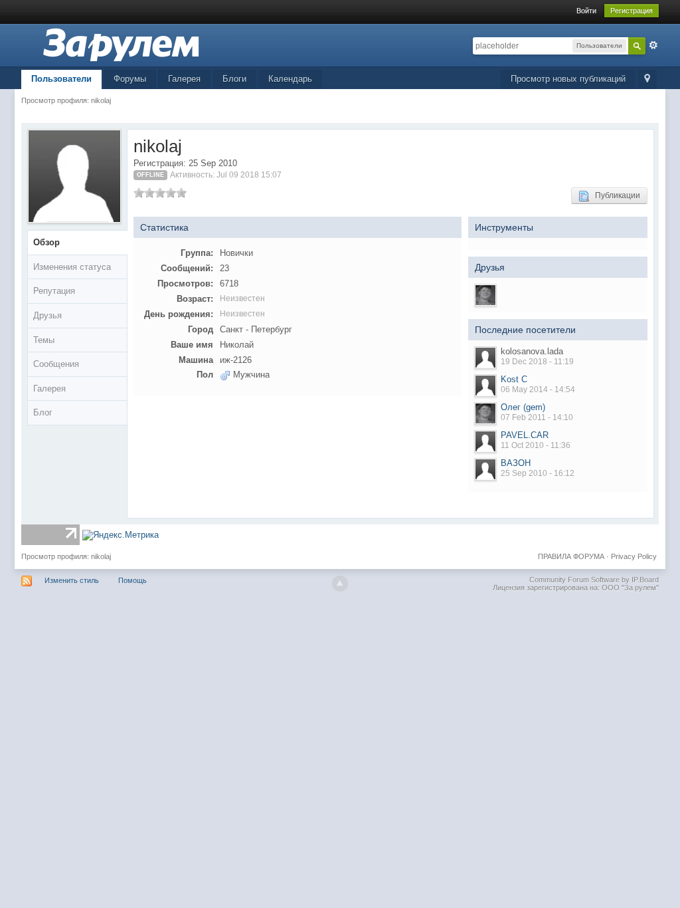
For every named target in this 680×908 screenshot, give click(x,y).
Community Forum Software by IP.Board (594, 580)
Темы (43, 340)
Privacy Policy (634, 556)
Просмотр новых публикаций (568, 79)
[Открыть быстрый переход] (647, 79)
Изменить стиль (71, 580)
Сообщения (56, 364)
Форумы (130, 79)
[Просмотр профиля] (485, 357)
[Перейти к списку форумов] (120, 44)
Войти (586, 11)
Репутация (54, 291)
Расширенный (653, 45)
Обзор (46, 242)
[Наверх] (340, 584)
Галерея (184, 79)
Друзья (47, 315)
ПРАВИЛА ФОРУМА (571, 556)
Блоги (234, 79)
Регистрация (631, 11)
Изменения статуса (72, 267)
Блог (42, 412)
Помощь (132, 580)
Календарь (290, 79)
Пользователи (61, 79)
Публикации (614, 195)
